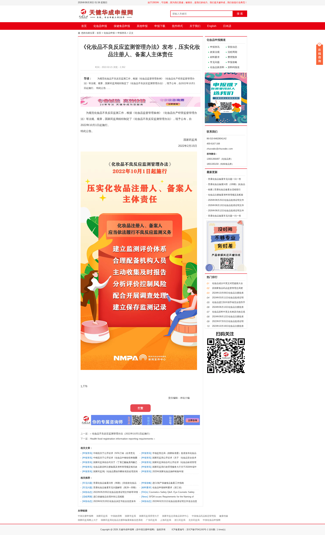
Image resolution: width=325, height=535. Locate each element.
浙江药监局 (179, 520)
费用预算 (232, 57)
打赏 (140, 408)
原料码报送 (234, 67)
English (211, 26)
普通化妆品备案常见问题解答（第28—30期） (115, 487)
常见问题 (215, 62)
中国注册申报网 (85, 516)
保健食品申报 (122, 26)
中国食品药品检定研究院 (204, 516)
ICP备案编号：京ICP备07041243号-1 (190, 529)
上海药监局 (165, 520)
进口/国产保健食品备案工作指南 (168, 483)
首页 (84, 26)
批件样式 (177, 26)
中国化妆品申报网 (211, 520)
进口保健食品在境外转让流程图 (108, 496)
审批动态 (232, 47)
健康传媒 (223, 516)
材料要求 (215, 57)
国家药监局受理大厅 (149, 516)
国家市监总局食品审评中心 (175, 516)
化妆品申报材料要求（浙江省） (167, 487)
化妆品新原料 (217, 67)
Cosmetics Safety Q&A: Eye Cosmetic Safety (171, 492)
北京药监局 (194, 520)
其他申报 (142, 26)
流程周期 (232, 52)
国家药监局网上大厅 (88, 520)
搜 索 (240, 13)
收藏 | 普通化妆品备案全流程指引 (224, 189)
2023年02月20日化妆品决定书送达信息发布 (114, 501)
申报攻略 (232, 62)
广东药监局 (151, 520)
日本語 (227, 26)
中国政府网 (116, 516)
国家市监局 (130, 516)
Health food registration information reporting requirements (121, 438)
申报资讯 (121, 33)
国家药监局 (101, 516)
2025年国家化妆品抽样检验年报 (167, 471)
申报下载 (159, 26)
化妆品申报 (100, 26)
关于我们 (195, 26)
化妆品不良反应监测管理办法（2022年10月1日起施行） (121, 433)
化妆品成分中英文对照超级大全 (227, 283)
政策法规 (215, 52)
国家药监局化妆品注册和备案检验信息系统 (122, 520)
